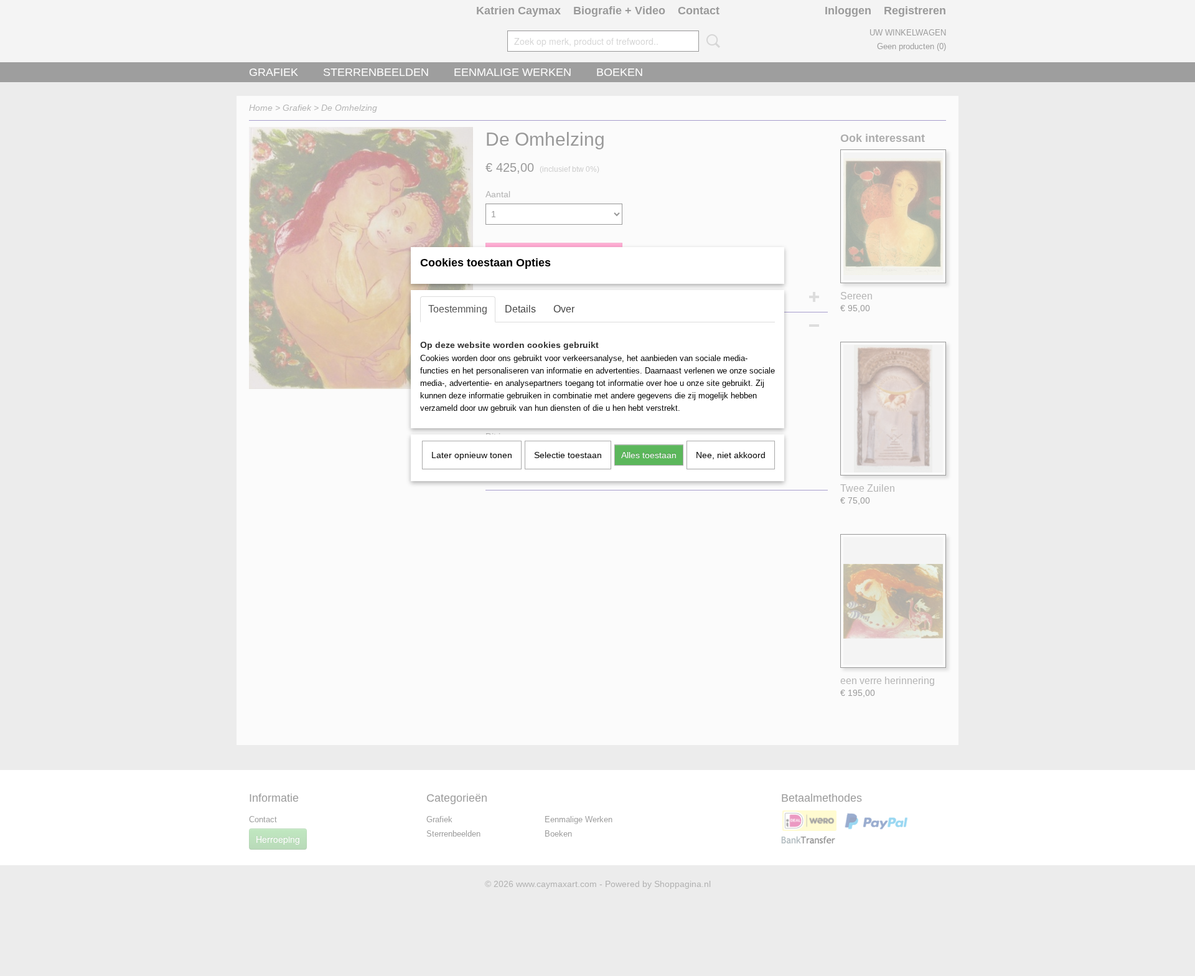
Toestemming (457, 309)
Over (563, 309)
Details (520, 309)
